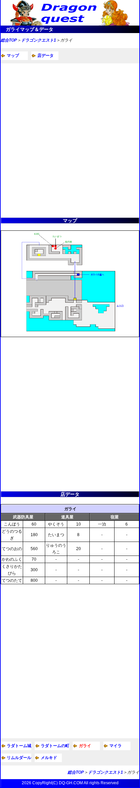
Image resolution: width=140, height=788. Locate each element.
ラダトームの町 (55, 745)
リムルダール (19, 757)
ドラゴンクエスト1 (38, 40)
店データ (45, 55)
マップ (13, 55)
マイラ (115, 745)
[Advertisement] (70, 140)
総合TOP (9, 40)
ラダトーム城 (19, 745)
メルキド (49, 757)
